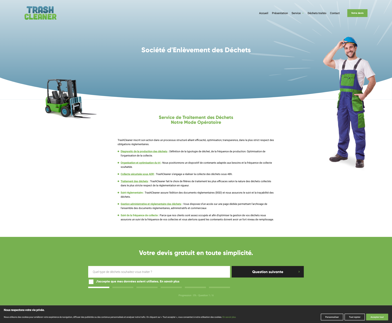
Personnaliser (332, 317)
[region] (196, 314)
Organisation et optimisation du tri (141, 162)
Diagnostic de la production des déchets (144, 151)
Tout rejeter (354, 317)
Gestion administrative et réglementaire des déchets (151, 203)
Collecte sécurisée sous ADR (137, 174)
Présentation (280, 13)
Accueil (263, 13)
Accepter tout (377, 317)
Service (296, 13)
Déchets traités (317, 13)
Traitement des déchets (134, 181)
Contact (335, 13)
